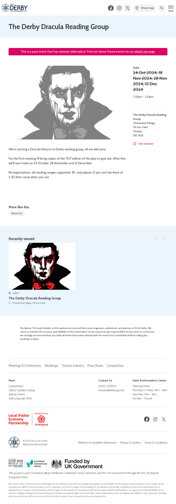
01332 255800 (107, 386)
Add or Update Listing (22, 390)
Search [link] (162, 8)
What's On (16, 213)
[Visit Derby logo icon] (14, 442)
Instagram (119, 8)
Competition (115, 365)
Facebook (111, 8)
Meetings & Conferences (25, 365)
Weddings (51, 365)
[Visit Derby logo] (15, 8)
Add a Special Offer (20, 398)
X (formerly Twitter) (127, 8)
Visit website (145, 143)
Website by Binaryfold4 (35, 444)
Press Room (95, 365)
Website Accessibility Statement (97, 442)
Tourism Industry (73, 365)
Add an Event (17, 394)
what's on (141, 51)
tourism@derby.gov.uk (111, 390)
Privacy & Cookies (130, 442)
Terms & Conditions (155, 442)
